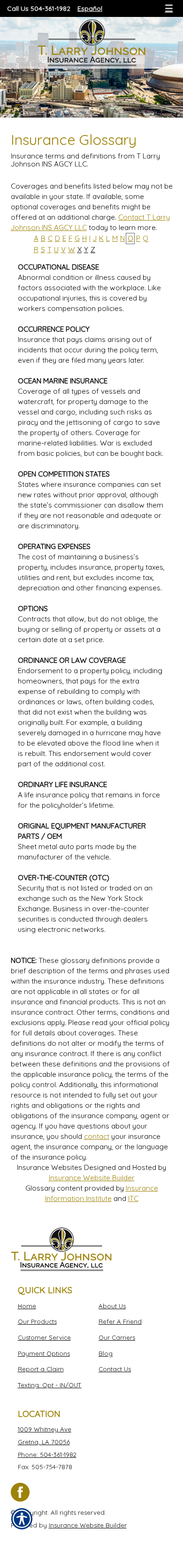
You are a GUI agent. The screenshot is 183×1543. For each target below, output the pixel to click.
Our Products (37, 1321)
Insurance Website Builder (92, 1177)
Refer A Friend (120, 1321)
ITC (133, 1198)
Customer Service (44, 1337)
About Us (112, 1306)
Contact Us (115, 1369)
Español (89, 8)
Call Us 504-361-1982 (38, 8)
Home (27, 1306)
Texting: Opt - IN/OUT (50, 1385)
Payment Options (44, 1353)
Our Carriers (117, 1337)
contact (96, 1136)
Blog (106, 1353)
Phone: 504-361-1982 (47, 1454)
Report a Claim (41, 1369)
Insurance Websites (49, 1167)
